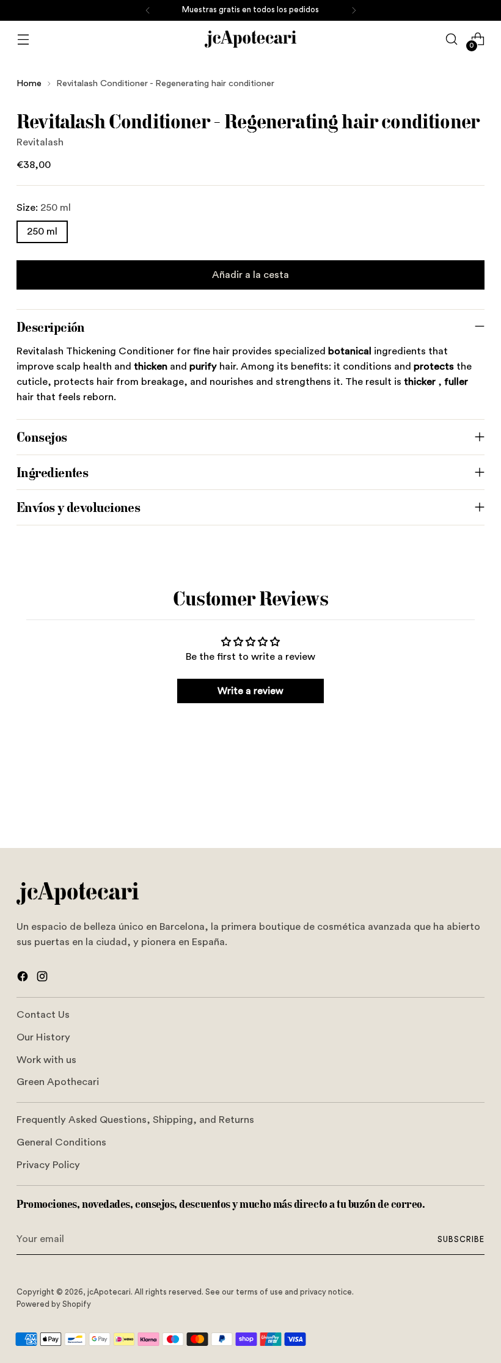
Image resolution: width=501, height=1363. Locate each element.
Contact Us (43, 1015)
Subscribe (461, 1239)
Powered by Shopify (53, 1304)
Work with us (46, 1060)
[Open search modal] (451, 39)
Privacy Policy (48, 1165)
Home (29, 83)
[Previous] (147, 10)
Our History (43, 1037)
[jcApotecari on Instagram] (43, 978)
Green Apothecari (57, 1082)
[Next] (353, 10)
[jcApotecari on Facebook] (23, 978)
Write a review (250, 691)
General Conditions (61, 1142)
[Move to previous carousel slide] (446, 805)
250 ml (42, 231)
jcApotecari (109, 1292)
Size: (43, 208)
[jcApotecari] (250, 39)
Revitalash (40, 142)
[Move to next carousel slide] (474, 805)
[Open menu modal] (22, 39)
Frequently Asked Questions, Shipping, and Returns (135, 1120)
